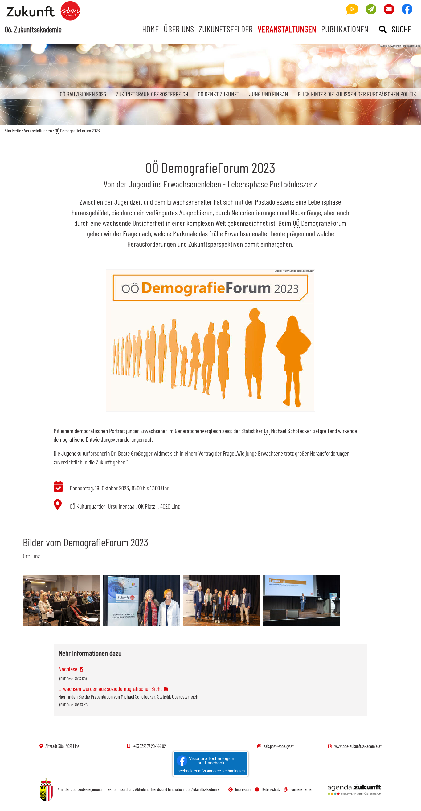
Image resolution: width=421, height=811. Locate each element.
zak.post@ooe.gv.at (279, 746)
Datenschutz (271, 789)
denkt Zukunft (218, 94)
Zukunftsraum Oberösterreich (152, 94)
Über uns (179, 28)
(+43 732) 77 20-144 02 (149, 746)
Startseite (13, 130)
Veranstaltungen (287, 28)
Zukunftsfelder (226, 28)
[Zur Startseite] (56, 11)
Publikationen (344, 28)
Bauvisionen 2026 (83, 94)
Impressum (243, 789)
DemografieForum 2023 (77, 130)
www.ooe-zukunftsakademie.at (358, 746)
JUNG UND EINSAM (268, 94)
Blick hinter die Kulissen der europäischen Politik (357, 94)
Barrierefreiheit (301, 789)
